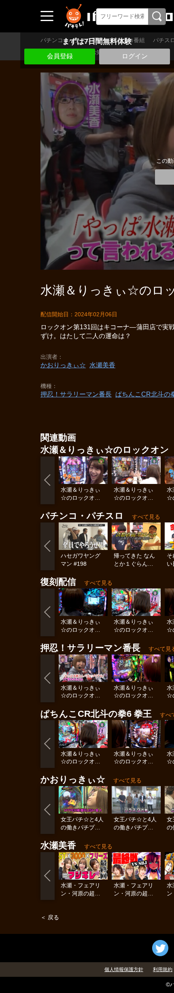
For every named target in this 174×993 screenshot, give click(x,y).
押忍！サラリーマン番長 (76, 394)
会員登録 (60, 56)
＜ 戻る (49, 917)
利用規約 (162, 969)
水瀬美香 (102, 365)
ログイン (135, 56)
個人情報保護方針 (123, 969)
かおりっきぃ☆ (63, 365)
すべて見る (146, 517)
